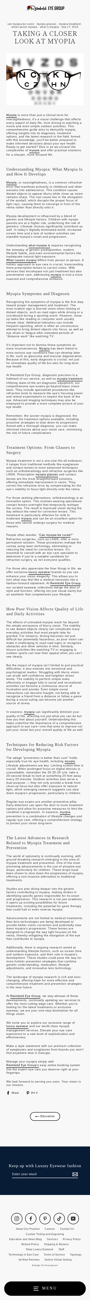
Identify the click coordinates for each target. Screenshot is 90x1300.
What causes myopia (21, 260)
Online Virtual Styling (58, 1259)
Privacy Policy (72, 1239)
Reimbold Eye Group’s (22, 1065)
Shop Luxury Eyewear (40, 1249)
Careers (50, 1228)
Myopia (11, 115)
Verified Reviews (29, 1259)
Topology (75, 1254)
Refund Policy (30, 1244)
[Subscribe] (74, 1174)
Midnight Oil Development (45, 1265)
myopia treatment (70, 24)
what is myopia (49, 27)
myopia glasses (47, 24)
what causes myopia (24, 27)
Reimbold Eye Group (65, 583)
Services (52, 1239)
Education (47, 1116)
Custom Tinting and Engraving (45, 1234)
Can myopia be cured (55, 535)
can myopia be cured (21, 24)
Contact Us (67, 1228)
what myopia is (39, 245)
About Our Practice (28, 1228)
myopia (34, 150)
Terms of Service (54, 1254)
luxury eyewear (39, 572)
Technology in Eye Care (24, 1254)
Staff (61, 1249)
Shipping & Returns (56, 1244)
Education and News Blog (25, 1239)
